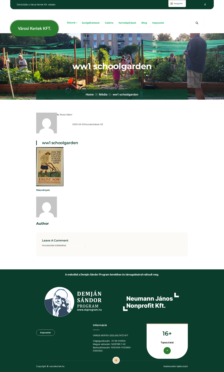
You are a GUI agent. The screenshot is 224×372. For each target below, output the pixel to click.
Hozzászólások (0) (94, 124)
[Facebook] (37, 194)
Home (90, 94)
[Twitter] (40, 194)
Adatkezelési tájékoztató (175, 366)
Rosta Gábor (66, 114)
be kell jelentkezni (76, 245)
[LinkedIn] (43, 194)
